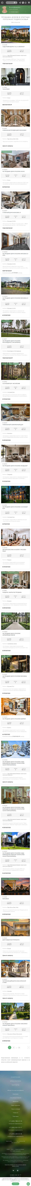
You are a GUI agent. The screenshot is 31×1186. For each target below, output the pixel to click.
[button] (3, 34)
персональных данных (23, 1179)
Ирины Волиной (13, 9)
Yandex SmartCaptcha (17, 1160)
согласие (7, 1179)
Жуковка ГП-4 (10, 686)
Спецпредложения (15, 1097)
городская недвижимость (15, 1123)
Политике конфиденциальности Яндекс (15, 1161)
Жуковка (9, 991)
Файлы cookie (15, 1166)
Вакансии (15, 1101)
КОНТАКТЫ (15, 1085)
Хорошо (15, 1183)
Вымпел (9, 727)
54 (19, 1047)
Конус (8, 97)
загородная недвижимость (15, 1130)
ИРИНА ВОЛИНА (15, 1081)
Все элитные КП (15, 1142)
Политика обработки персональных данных (15, 1164)
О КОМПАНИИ (15, 1077)
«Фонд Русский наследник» (15, 1090)
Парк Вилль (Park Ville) (12, 907)
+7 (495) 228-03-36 (15, 1134)
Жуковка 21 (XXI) (11, 221)
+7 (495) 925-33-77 (15, 1127)
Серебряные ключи (12, 643)
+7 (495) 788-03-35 (15, 1121)
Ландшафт (9, 474)
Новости (15, 1112)
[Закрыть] (29, 7)
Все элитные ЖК (21, 1141)
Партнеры (16, 1116)
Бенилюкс (9, 433)
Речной (9, 948)
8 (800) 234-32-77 (15, 1175)
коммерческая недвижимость (15, 1136)
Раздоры (9, 559)
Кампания (15, 1094)
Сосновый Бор (11, 392)
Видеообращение (14, 7)
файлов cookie (16, 1181)
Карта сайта (9, 1141)
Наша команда (15, 1109)
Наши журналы (15, 1105)
